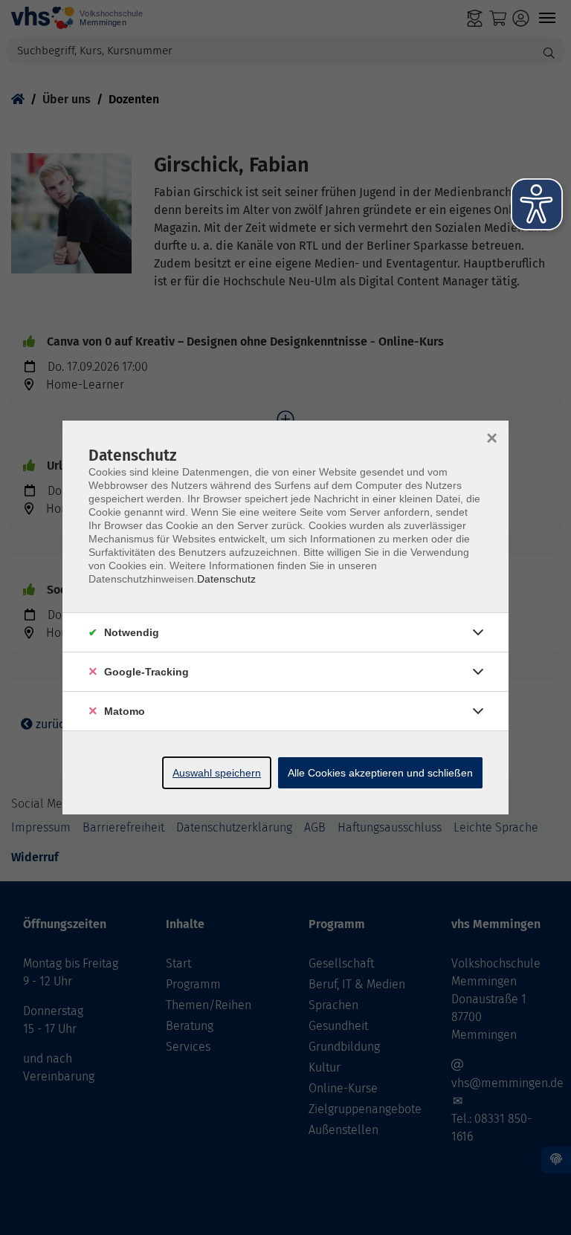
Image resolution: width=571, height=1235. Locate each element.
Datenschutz (226, 579)
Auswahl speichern (216, 773)
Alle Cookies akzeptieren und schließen (380, 773)
